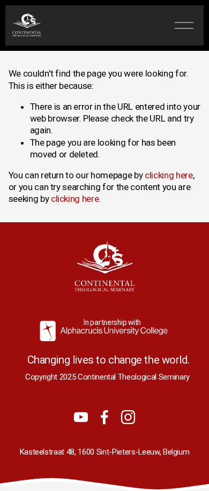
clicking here (169, 175)
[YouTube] (80, 417)
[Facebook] (104, 417)
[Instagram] (128, 417)
